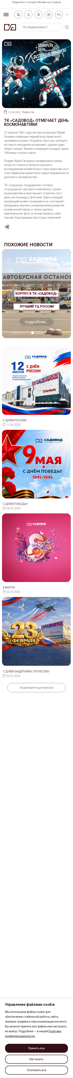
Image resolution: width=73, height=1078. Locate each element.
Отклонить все (36, 1070)
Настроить (36, 1059)
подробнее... (36, 321)
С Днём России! (15, 420)
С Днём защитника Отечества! (26, 671)
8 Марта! (9, 587)
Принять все (36, 1048)
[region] (36, 1038)
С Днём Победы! (15, 504)
